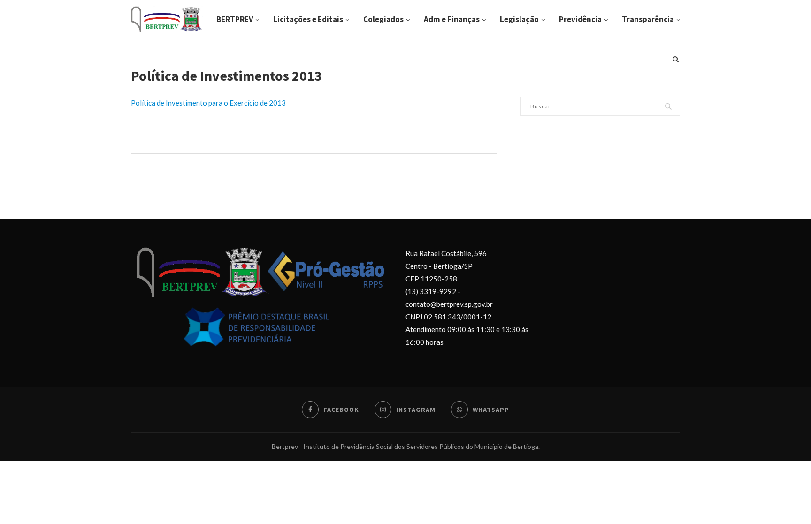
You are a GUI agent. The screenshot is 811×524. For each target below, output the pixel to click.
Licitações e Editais (308, 19)
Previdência (580, 19)
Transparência (648, 19)
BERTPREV (234, 19)
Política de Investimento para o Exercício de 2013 (208, 103)
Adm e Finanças (452, 19)
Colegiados (383, 19)
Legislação (519, 19)
